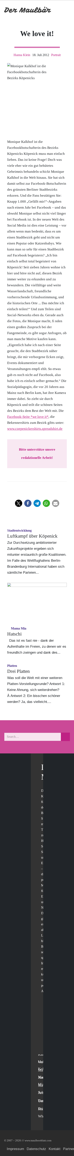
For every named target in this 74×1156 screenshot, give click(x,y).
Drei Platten (18, 671)
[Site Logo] (27, 10)
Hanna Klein (22, 55)
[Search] (65, 737)
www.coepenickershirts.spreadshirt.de (34, 429)
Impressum (15, 1149)
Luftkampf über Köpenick (32, 536)
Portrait (56, 55)
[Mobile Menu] (65, 10)
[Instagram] (42, 1041)
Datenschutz (36, 1149)
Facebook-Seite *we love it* (28, 417)
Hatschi (14, 634)
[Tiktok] (42, 1050)
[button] (18, 503)
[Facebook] (42, 1016)
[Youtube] (42, 1033)
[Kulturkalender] (55, 10)
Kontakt (54, 1149)
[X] (42, 1025)
